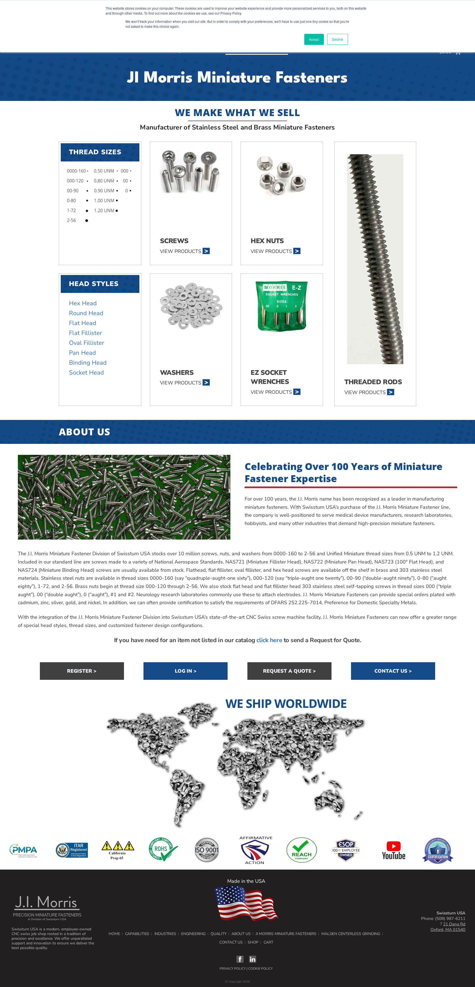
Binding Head (88, 363)
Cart (268, 942)
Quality (219, 933)
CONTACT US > (393, 671)
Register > (81, 671)
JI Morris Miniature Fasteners (286, 933)
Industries (165, 933)
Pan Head (82, 353)
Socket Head (86, 373)
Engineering (193, 933)
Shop (253, 942)
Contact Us (231, 942)
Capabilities (137, 933)
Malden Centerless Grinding (350, 933)
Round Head (86, 313)
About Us (240, 933)
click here (269, 640)
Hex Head (83, 303)
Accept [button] (314, 39)
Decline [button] (337, 39)
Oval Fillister (86, 343)
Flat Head (82, 323)
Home (114, 933)
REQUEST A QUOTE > (289, 671)
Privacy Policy (233, 968)
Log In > (186, 671)
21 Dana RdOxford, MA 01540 (447, 926)
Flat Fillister (85, 333)
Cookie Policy (260, 968)
